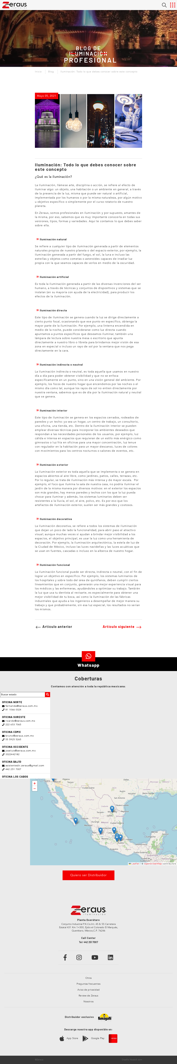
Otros (88, 978)
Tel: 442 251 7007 (88, 942)
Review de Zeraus (88, 995)
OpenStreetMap (153, 863)
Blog (51, 72)
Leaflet (135, 863)
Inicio (38, 72)
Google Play (97, 1038)
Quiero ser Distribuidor (88, 875)
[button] (112, 809)
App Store (72, 1038)
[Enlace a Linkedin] (110, 957)
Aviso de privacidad (88, 989)
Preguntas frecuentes (88, 984)
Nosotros (88, 1001)
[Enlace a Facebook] (65, 957)
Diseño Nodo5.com (132, 1059)
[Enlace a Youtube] (94, 957)
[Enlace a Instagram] (79, 957)
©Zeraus (39, 1059)
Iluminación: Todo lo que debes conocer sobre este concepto (98, 72)
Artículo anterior (56, 627)
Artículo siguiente (119, 627)
